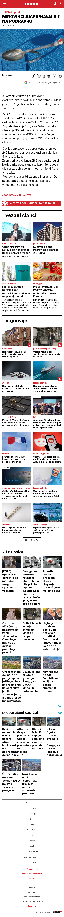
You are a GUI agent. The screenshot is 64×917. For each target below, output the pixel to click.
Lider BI (32, 846)
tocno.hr (32, 906)
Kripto (32, 819)
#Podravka (9, 195)
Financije (32, 814)
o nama (32, 883)
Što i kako (32, 824)
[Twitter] (39, 76)
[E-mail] (49, 76)
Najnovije (16, 320)
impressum (32, 887)
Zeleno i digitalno (32, 830)
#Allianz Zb (24, 195)
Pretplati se (32, 869)
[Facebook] (33, 76)
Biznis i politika (32, 803)
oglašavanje (32, 892)
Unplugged (32, 835)
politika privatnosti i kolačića (32, 901)
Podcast (32, 841)
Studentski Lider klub (32, 857)
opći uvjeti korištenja (32, 897)
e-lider (32, 878)
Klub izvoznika (32, 851)
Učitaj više (32, 540)
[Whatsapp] (54, 76)
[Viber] (60, 76)
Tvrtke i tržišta (32, 808)
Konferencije (32, 862)
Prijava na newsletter (32, 874)
